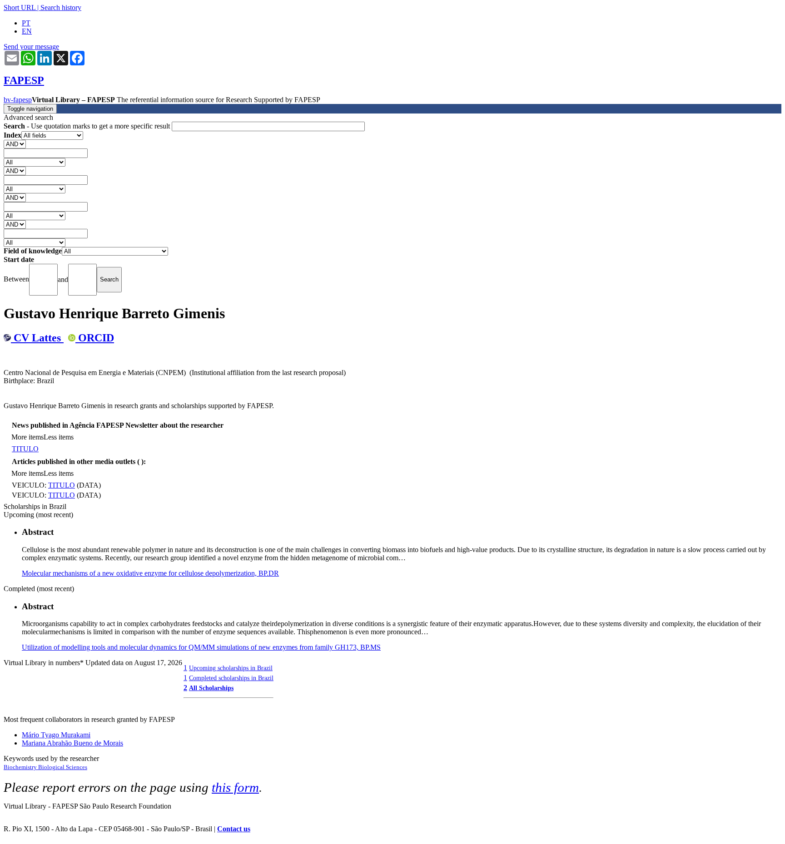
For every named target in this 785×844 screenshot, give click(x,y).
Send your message (31, 46)
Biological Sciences (62, 767)
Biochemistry (21, 767)
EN (27, 31)
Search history (60, 7)
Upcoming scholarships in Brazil (231, 667)
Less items (59, 437)
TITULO (25, 449)
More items (27, 437)
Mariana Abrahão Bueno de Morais (72, 743)
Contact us (233, 829)
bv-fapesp (18, 100)
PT (26, 23)
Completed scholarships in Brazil (231, 677)
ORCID (94, 338)
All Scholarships (211, 687)
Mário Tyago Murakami (56, 735)
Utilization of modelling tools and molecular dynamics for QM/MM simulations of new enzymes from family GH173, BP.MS (201, 647)
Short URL (19, 7)
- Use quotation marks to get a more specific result (88, 126)
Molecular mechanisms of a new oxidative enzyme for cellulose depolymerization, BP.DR (150, 573)
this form (235, 787)
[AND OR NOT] (15, 144)
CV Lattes (37, 338)
